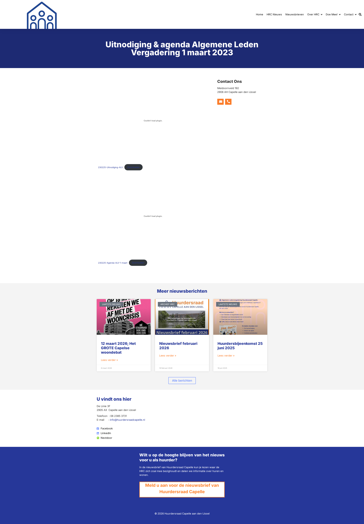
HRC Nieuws (274, 14)
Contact (348, 14)
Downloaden (133, 167)
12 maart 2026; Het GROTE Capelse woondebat (118, 347)
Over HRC (313, 14)
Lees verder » (109, 359)
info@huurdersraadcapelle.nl (127, 419)
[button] (360, 14)
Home (259, 14)
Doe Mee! (332, 14)
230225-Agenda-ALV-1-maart (112, 262)
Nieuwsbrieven (294, 14)
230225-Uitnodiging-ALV (110, 167)
